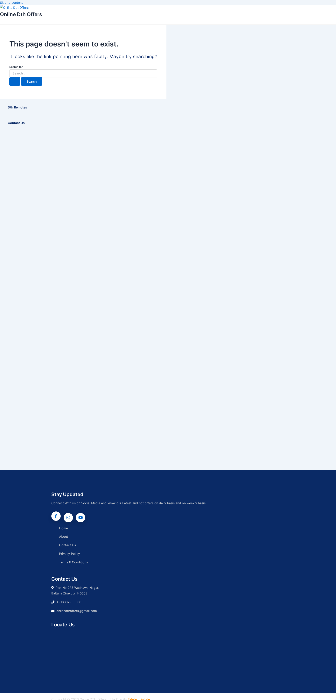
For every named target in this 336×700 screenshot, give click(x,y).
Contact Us (67, 545)
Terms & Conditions (73, 562)
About (63, 536)
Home (63, 528)
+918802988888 (68, 602)
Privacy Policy (69, 554)
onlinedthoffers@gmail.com (76, 611)
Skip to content (11, 2)
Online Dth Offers (21, 14)
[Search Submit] (14, 81)
